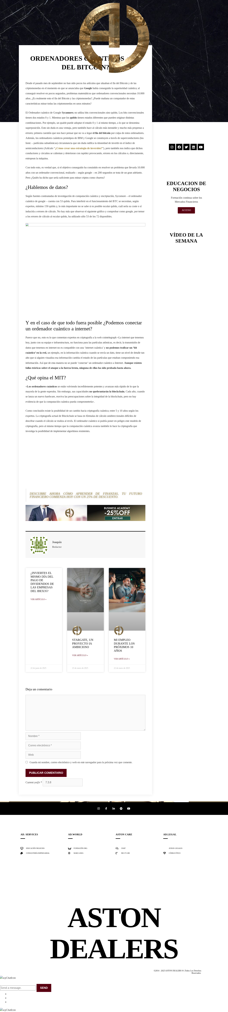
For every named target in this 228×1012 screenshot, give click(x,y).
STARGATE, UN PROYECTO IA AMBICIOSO (82, 643)
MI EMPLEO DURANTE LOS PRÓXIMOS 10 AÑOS (124, 645)
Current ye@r (34, 782)
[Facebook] (179, 147)
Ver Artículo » (38, 599)
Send (44, 987)
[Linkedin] (193, 147)
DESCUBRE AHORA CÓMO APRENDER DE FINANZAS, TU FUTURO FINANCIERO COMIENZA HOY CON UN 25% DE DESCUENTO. (86, 495)
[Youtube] (201, 147)
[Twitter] (186, 147)
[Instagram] (172, 147)
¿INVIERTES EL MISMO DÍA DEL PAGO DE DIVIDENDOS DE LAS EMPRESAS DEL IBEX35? (42, 582)
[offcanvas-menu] (5, 38)
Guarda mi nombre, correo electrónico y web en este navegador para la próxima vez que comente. (81, 762)
